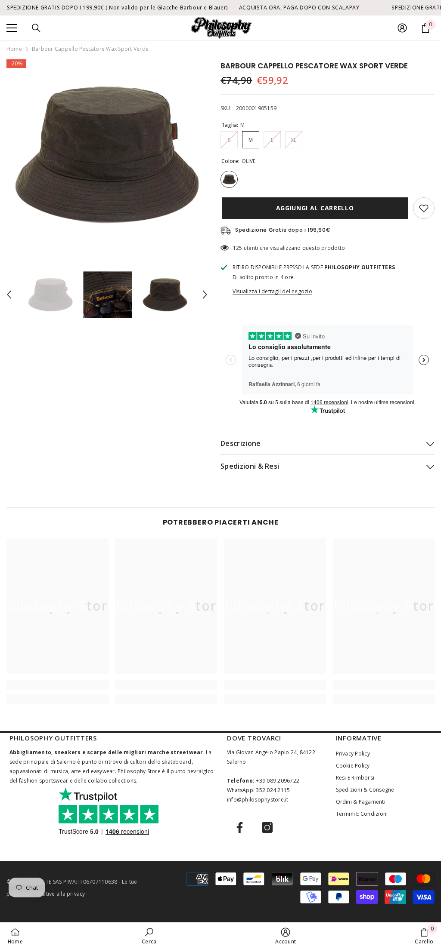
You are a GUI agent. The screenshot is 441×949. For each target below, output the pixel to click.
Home (14, 48)
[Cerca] (36, 28)
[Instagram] (267, 827)
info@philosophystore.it (258, 799)
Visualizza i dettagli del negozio (272, 291)
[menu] (11, 28)
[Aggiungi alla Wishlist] (424, 208)
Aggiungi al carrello (314, 208)
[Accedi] (402, 28)
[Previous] (9, 294)
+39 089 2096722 (277, 780)
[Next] (205, 294)
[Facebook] (239, 827)
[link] (57, 685)
